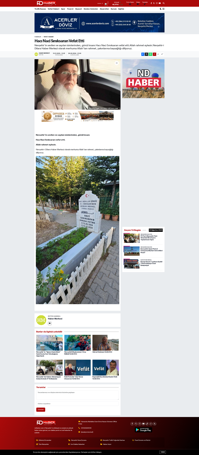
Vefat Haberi (53, 9)
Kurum (114, 9)
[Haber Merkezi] (41, 320)
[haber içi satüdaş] (78, 116)
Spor (63, 9)
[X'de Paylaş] (146, 54)
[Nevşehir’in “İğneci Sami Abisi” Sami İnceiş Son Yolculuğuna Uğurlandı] (49, 343)
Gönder (41, 409)
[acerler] (99, 23)
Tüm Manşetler (44, 444)
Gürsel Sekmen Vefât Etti (102, 352)
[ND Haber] (46, 3)
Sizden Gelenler (91, 9)
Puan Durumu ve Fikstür (142, 440)
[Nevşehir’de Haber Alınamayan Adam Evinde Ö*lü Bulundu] (49, 367)
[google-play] (143, 429)
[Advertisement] (143, 162)
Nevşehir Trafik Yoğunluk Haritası (114, 440)
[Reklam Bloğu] (143, 79)
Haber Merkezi (55, 319)
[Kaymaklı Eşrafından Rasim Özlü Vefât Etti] (105, 367)
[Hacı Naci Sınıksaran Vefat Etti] (78, 84)
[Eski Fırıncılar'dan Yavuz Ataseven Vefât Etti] (77, 367)
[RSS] (154, 423)
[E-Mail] (49, 323)
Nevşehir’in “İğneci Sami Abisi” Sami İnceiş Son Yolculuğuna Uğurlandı (48, 354)
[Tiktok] (147, 423)
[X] (136, 423)
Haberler (38, 37)
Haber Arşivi (107, 444)
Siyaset (78, 9)
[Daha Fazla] (154, 54)
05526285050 (86, 428)
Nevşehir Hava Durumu (78, 440)
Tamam (163, 452)
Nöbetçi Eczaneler (45, 440)
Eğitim (121, 9)
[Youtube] (143, 423)
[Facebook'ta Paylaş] (142, 54)
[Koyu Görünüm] (161, 9)
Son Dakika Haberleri (78, 444)
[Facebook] (132, 423)
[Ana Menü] (163, 9)
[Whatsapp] (151, 423)
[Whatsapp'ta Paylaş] (150, 54)
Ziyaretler (104, 9)
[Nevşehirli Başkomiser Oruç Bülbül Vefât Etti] (77, 343)
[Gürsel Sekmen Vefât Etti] (105, 343)
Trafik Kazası (40, 9)
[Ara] (163, 3)
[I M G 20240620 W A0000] (77, 230)
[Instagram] (139, 423)
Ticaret (70, 9)
